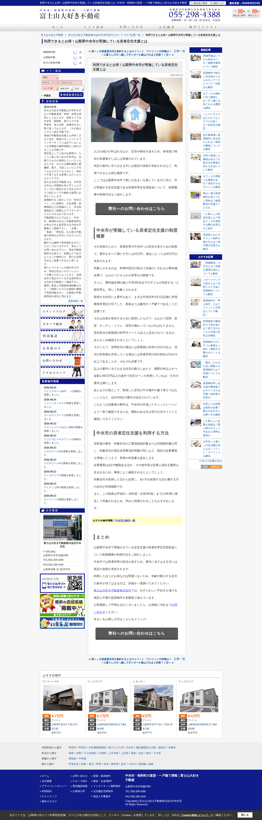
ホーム (45, 775)
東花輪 (142, 764)
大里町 (102, 753)
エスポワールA (52, 463)
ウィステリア (51, 475)
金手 (123, 764)
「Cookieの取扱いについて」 (195, 815)
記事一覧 (179, 51)
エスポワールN (52, 451)
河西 (78, 753)
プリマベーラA (50, 681)
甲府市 (152, 724)
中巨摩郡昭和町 (97, 747)
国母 (71, 753)
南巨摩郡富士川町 (146, 747)
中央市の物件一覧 (125, 520)
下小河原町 (90, 753)
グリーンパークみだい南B (58, 427)
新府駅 (100, 728)
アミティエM (51, 487)
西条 (133, 753)
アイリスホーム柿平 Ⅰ (57, 391)
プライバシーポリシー (54, 786)
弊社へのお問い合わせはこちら (137, 208)
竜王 (91, 764)
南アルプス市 (116, 747)
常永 (106, 764)
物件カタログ (49, 801)
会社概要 (47, 781)
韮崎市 (107, 724)
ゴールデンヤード (54, 415)
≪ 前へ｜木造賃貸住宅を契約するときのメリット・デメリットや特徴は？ (129, 51)
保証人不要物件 (102, 796)
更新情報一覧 (75, 301)
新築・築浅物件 (102, 775)
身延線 (72, 758)
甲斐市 (61, 724)
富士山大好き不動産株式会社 (112, 590)
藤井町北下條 (118, 724)
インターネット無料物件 (107, 786)
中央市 (129, 747)
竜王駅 (55, 728)
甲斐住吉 (74, 764)
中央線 (82, 758)
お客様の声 (79, 791)
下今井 (157, 753)
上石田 (125, 753)
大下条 (68, 724)
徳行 (148, 753)
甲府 (98, 764)
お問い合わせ (80, 775)
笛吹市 (162, 747)
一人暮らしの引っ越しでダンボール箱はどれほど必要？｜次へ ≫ (137, 54)
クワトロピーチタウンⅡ (57, 439)
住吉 (140, 753)
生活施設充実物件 (103, 791)
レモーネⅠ (139, 681)
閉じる (245, 814)
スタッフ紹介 (80, 781)
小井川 (132, 764)
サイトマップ (49, 796)
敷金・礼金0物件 (102, 781)
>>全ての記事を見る (210, 460)
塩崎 (150, 764)
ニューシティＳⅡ (54, 403)
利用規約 (47, 791)
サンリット (50, 499)
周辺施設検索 (80, 786)
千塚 (158, 724)
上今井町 (114, 753)
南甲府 (115, 764)
